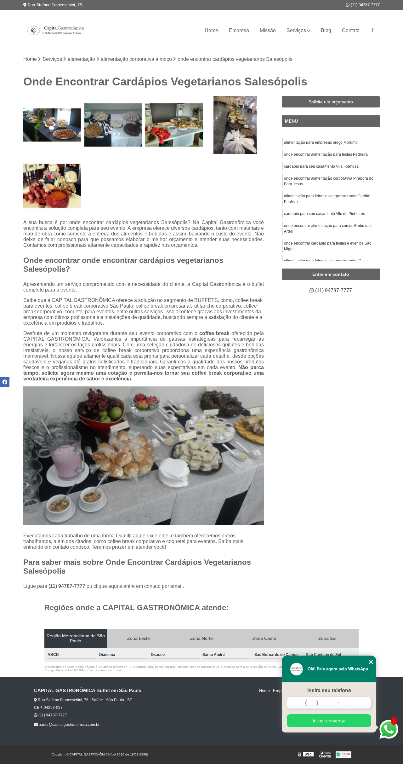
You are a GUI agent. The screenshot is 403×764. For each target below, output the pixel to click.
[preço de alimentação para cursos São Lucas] (113, 125)
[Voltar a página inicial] (54, 31)
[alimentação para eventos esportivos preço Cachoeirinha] (235, 125)
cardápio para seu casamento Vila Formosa (321, 166)
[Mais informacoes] (373, 30)
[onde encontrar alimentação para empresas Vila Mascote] (52, 125)
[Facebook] (4, 382)
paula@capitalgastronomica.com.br (68, 724)
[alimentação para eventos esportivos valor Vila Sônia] (174, 125)
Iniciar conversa (329, 720)
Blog (326, 30)
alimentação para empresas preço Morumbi (321, 142)
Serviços (296, 30)
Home (211, 30)
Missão (268, 30)
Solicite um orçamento (331, 101)
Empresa (239, 30)
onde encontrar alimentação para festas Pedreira (326, 154)
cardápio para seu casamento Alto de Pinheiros (324, 213)
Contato (351, 30)
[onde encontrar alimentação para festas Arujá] (52, 186)
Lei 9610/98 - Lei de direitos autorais (95, 670)
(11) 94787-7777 (364, 5)
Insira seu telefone (329, 690)
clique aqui (106, 586)
